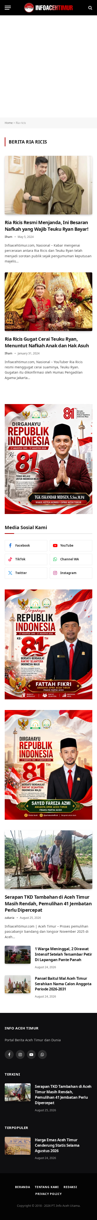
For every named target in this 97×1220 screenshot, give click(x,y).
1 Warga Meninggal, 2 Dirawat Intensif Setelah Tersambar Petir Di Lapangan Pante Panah (63, 954)
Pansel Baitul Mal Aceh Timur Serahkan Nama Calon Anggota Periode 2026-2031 (63, 984)
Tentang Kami (47, 1187)
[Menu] (8, 7)
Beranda (22, 1187)
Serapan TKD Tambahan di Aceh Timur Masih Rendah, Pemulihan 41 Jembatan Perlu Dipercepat (48, 903)
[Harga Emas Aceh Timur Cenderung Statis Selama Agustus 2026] (18, 1146)
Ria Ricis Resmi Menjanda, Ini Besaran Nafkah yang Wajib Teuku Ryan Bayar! (46, 225)
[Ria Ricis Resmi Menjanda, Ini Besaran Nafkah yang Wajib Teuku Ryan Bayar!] (48, 185)
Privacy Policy (48, 1194)
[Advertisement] (48, 66)
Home (9, 123)
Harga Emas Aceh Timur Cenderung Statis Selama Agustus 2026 (57, 1145)
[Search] (89, 7)
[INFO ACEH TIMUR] (48, 7)
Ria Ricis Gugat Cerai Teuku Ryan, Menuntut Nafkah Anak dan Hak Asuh (47, 342)
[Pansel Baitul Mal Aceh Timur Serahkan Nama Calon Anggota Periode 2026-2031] (18, 984)
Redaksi (70, 1187)
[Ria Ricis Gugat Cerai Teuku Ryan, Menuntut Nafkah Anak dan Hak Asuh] (48, 301)
